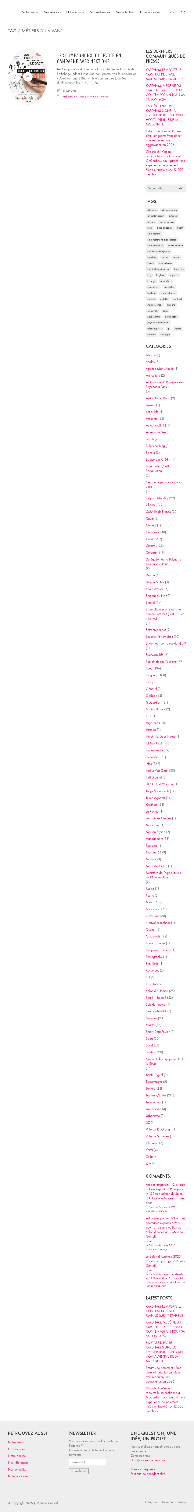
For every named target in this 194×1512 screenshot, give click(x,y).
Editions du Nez (156, 596)
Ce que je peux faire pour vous (163, 484)
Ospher (151, 930)
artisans (151, 221)
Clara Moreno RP (155, 245)
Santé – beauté (156, 998)
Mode (150, 889)
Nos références (18, 1463)
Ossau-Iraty (152, 310)
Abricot (150, 355)
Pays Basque (171, 316)
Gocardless (165, 281)
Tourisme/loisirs (156, 1095)
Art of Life (152, 412)
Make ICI (151, 298)
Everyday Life (154, 655)
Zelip (149, 1157)
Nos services (16, 1449)
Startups (151, 1052)
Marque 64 (153, 852)
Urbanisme (153, 1116)
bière (149, 227)
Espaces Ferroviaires (159, 637)
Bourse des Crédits (158, 460)
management (154, 839)
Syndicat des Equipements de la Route (165, 1061)
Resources (152, 970)
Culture (150, 539)
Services (103, 96)
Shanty (150, 1025)
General (151, 689)
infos (76, 96)
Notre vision (16, 1442)
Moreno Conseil (154, 304)
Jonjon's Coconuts (157, 791)
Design (150, 575)
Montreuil (177, 298)
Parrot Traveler (155, 943)
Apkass (150, 405)
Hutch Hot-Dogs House (161, 737)
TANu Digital (154, 1075)
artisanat (173, 215)
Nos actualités (17, 1470)
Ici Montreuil (153, 287)
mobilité (164, 298)
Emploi (150, 603)
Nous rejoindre (18, 1476)
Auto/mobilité (155, 425)
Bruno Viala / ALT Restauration (157, 468)
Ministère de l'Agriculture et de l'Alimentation (164, 875)
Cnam (150, 519)
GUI (149, 716)
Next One (92, 96)
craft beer (152, 257)
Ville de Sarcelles (157, 1136)
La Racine (152, 812)
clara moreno (153, 233)
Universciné (153, 1109)
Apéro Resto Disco (158, 398)
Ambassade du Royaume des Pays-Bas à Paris (165, 384)
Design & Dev (155, 582)
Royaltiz (151, 984)
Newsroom (153, 909)
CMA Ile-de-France (158, 512)
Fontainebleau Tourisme (158, 269)
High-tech (67, 96)
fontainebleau (165, 263)
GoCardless (154, 703)
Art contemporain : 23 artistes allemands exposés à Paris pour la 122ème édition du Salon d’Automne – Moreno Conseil (165, 1227)
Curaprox (152, 553)
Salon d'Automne (157, 991)
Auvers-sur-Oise (167, 221)
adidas (150, 362)
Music (150, 896)
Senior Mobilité (156, 1011)
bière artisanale (164, 227)
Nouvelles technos (158, 923)
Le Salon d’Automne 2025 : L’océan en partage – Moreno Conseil (166, 1261)
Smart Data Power (158, 1032)
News (83, 96)
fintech (150, 263)
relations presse (155, 328)
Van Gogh (165, 334)
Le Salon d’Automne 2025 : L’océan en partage (161, 1208)
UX (148, 1123)
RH (148, 977)
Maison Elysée (155, 832)
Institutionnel (154, 777)
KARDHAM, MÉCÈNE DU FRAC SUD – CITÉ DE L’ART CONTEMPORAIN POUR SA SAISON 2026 (165, 92)
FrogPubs (174, 275)
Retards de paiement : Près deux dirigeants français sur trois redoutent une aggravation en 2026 (163, 138)
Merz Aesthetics (156, 866)
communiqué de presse (158, 251)
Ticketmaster (154, 1082)
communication (175, 245)
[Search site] (183, 12)
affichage (151, 210)
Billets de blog (155, 446)
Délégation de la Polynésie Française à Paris (163, 561)
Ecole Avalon (154, 589)
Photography (154, 957)
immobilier (169, 287)
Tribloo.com (153, 1102)
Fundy (150, 682)
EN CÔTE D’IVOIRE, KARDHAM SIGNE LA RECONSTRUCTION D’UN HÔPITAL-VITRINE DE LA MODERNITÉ (164, 115)
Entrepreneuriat (156, 630)
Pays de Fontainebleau (158, 322)
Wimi (149, 1150)
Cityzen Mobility (157, 498)
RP (168, 328)
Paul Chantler (153, 316)
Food (149, 668)
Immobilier (153, 757)
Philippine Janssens (158, 950)
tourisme (151, 334)
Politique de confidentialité (148, 1474)
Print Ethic (152, 964)
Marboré (152, 846)
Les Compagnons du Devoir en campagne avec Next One (89, 58)
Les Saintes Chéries (158, 818)
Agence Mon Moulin (160, 369)
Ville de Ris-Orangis (159, 1129)
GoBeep (151, 696)
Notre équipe (17, 1456)
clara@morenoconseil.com (148, 1460)
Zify (148, 1164)
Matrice (151, 859)
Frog (149, 275)
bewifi (150, 439)
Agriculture (153, 376)
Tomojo (150, 1089)
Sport (149, 1039)
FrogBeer (160, 275)
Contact (151, 525)
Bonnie (150, 453)
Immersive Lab (155, 750)
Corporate (152, 532)
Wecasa (151, 1143)
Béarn (180, 227)
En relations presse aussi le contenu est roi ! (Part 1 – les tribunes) (165, 614)
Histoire (151, 730)
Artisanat (151, 419)
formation (179, 269)
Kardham (151, 293)
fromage (151, 281)
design (176, 257)
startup (177, 328)
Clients (150, 505)
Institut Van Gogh (157, 771)
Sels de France (155, 1005)
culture (165, 257)
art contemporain (155, 215)
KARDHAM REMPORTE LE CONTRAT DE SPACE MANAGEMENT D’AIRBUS (164, 74)
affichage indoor (169, 210)
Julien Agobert (155, 798)
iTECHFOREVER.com (160, 784)
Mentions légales (142, 1469)
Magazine (153, 825)
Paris (165, 310)
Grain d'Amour (155, 709)
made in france (168, 293)
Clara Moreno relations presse (161, 239)
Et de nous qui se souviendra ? (166, 643)
